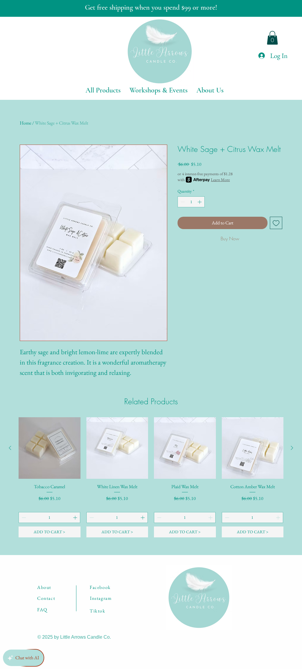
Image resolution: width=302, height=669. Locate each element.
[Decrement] (182, 202)
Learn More (220, 179)
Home (25, 123)
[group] (151, 477)
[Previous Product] (10, 447)
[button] (272, 38)
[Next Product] (292, 447)
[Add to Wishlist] (276, 223)
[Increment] (200, 202)
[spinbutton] (191, 202)
